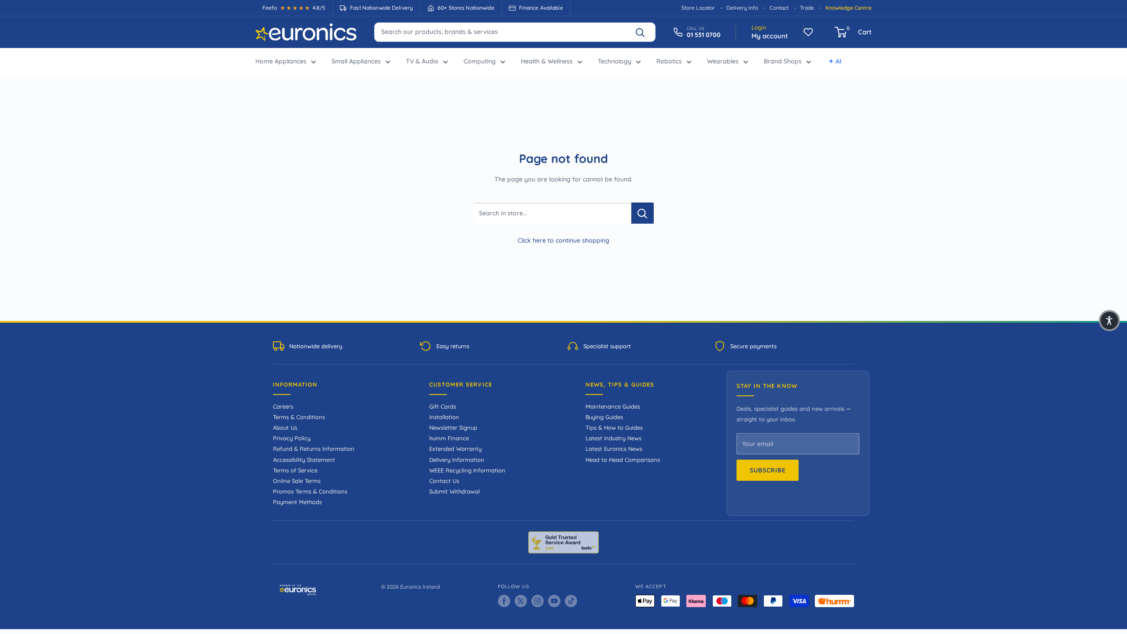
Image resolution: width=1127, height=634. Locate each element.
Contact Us (444, 480)
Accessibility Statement (304, 459)
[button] (1109, 320)
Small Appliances (356, 61)
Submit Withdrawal (454, 491)
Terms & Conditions (299, 416)
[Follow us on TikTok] (571, 601)
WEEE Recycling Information (467, 470)
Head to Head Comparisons (623, 459)
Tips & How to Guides (614, 427)
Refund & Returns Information (313, 448)
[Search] (644, 32)
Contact (779, 7)
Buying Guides (604, 416)
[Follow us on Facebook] (504, 601)
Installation (444, 416)
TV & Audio (422, 61)
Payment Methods (297, 501)
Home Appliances (280, 61)
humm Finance (449, 438)
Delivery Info (742, 7)
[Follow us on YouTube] (554, 601)
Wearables (723, 61)
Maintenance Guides (613, 406)
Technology (614, 61)
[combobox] (515, 32)
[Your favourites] (808, 32)
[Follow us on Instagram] (537, 601)
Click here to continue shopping (563, 240)
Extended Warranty (455, 448)
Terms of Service (295, 470)
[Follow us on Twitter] (521, 601)
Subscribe (767, 470)
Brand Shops (783, 61)
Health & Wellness (547, 61)
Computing (480, 61)
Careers (283, 406)
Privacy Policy (291, 438)
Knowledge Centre (848, 7)
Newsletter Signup (453, 427)
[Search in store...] (642, 213)
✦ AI (835, 61)
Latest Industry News (613, 438)
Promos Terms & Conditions (310, 491)
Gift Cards (442, 406)
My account (769, 36)
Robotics (669, 61)
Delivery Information (456, 459)
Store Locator (698, 7)
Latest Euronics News (614, 448)
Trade (807, 7)
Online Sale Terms (296, 480)
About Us (285, 427)
